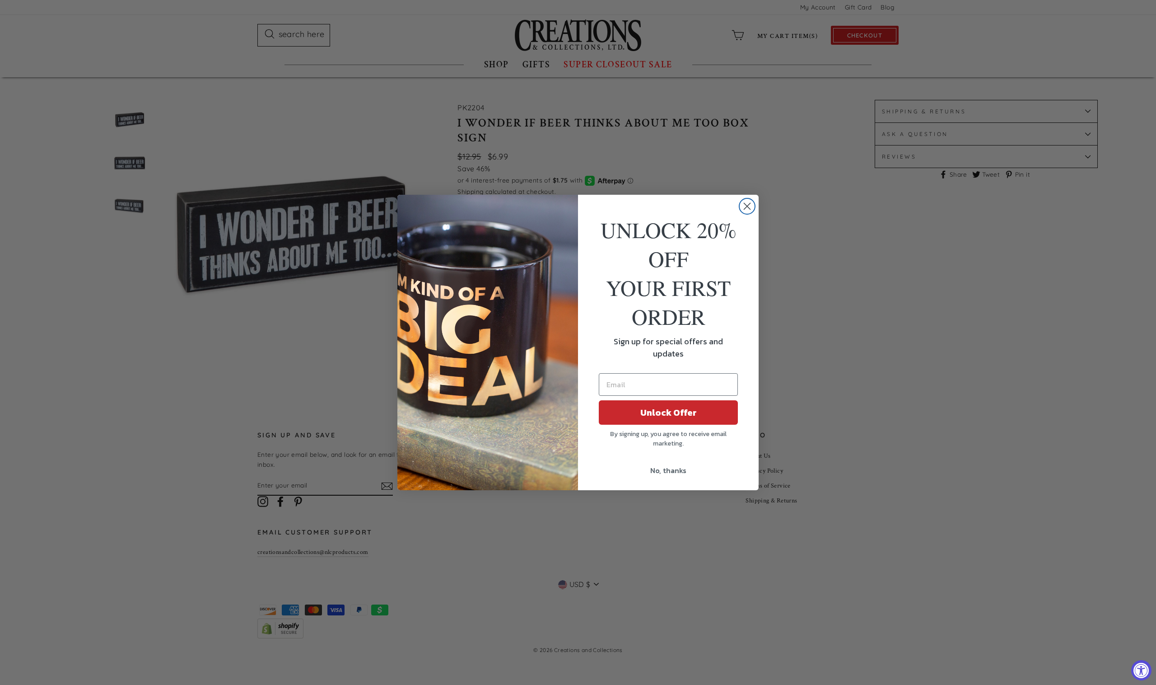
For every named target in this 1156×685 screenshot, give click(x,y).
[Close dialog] (747, 206)
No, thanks (668, 470)
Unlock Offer (668, 412)
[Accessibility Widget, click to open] (1141, 670)
